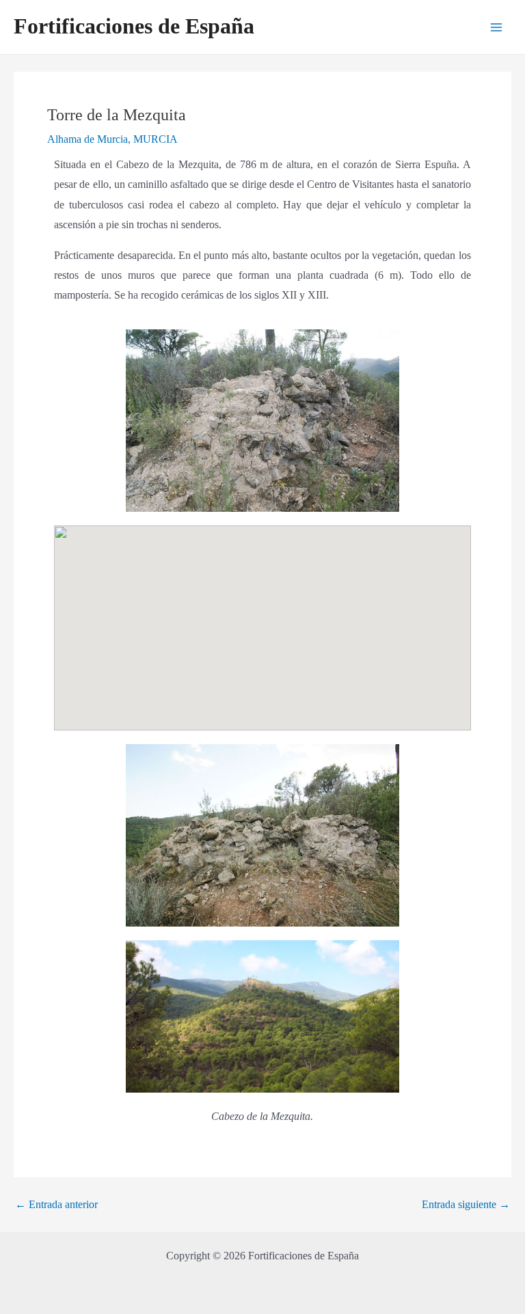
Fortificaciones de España (134, 26)
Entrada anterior (56, 1204)
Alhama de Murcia (87, 139)
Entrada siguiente (466, 1204)
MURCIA (155, 139)
